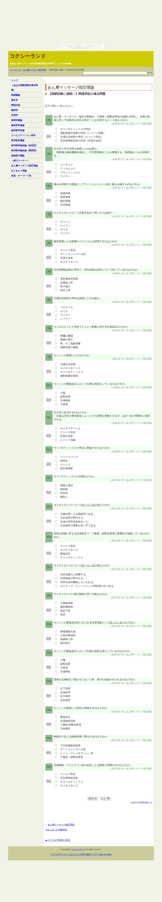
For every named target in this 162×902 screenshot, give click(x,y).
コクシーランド (28, 56)
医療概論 (15, 95)
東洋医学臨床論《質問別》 (24, 150)
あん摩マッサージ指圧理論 (34, 70)
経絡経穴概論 (18, 155)
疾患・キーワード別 (21, 175)
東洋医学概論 (18, 140)
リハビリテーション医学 (23, 135)
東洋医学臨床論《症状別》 (24, 145)
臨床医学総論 (18, 125)
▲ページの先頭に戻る (57, 840)
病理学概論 (16, 120)
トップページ (15, 70)
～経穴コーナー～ (20, 160)
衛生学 (14, 100)
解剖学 (14, 110)
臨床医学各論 (18, 130)
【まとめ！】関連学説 (56, 829)
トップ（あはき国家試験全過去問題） (24, 85)
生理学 (14, 115)
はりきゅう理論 (19, 170)
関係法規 (15, 105)
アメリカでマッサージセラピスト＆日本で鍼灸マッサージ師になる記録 (81, 854)
